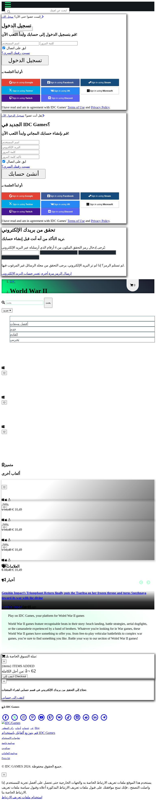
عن (32, 728)
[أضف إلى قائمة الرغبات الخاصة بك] (4, 373)
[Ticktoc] (68, 717)
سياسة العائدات (9, 753)
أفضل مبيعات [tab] (19, 324)
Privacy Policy (100, 107)
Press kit (6, 758)
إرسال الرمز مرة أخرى (56, 273)
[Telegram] (104, 717)
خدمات (25, 728)
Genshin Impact (12, 607)
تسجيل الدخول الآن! (22, 115)
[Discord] (77, 717)
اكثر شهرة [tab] (17, 318)
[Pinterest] (32, 717)
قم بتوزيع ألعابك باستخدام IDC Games (28, 733)
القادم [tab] (14, 334)
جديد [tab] (13, 329)
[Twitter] (15, 717)
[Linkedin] (95, 717)
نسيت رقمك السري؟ (16, 53)
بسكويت (6, 748)
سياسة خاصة (8, 743)
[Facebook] (6, 717)
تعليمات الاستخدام (11, 738)
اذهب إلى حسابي (13, 697)
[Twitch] (50, 717)
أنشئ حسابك (23, 174)
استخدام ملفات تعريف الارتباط (22, 797)
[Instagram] (24, 717)
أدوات (18, 728)
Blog (37, 728)
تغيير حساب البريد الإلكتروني (21, 273)
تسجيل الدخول (25, 60)
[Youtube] (41, 717)
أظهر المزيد (9, 436)
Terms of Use (76, 107)
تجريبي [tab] (14, 339)
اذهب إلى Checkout (14, 676)
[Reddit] (86, 717)
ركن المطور (8, 728)
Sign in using (22, 82)
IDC (12, 281)
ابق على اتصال (16, 48)
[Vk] (59, 717)
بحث (48, 302)
